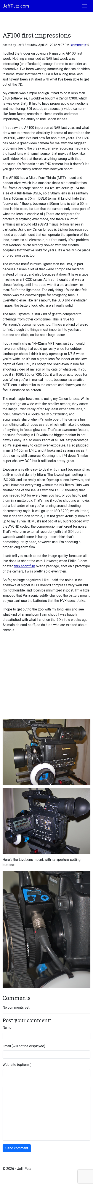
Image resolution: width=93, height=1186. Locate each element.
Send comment (16, 1148)
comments (78, 45)
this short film (24, 566)
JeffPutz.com (16, 6)
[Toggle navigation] (84, 6)
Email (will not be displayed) (24, 1046)
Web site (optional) (17, 1065)
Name (7, 1027)
